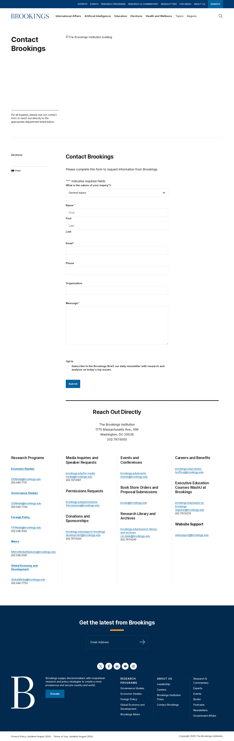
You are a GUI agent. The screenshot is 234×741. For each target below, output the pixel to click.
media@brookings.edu (79, 476)
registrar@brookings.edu (189, 509)
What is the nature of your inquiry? (89, 185)
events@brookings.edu (134, 476)
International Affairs (68, 16)
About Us (199, 4)
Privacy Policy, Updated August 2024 (31, 736)
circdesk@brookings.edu (135, 536)
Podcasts (199, 704)
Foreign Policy (128, 699)
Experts (82, 4)
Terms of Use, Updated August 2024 (73, 736)
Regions (191, 16)
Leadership (163, 684)
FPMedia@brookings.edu (26, 527)
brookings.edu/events (133, 473)
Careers (161, 689)
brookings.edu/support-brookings (85, 531)
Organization (74, 283)
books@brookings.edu (133, 502)
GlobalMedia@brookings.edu (28, 579)
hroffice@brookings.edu (189, 472)
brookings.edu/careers (188, 468)
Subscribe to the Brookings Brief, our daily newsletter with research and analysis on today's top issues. (118, 367)
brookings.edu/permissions (81, 501)
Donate (215, 4)
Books (197, 699)
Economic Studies (131, 693)
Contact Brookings (168, 704)
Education (120, 16)
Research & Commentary (143, 4)
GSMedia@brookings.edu (26, 503)
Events (94, 4)
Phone (70, 263)
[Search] (221, 16)
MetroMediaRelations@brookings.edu (33, 551)
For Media (185, 4)
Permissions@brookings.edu (82, 505)
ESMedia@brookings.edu (26, 479)
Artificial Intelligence (97, 16)
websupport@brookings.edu (191, 535)
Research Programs (113, 4)
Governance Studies (132, 688)
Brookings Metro (130, 714)
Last (68, 231)
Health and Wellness (159, 16)
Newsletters (169, 4)
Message (72, 303)
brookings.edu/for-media (80, 473)
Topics (179, 16)
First (68, 218)
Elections (136, 16)
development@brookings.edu (83, 535)
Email (70, 243)
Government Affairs (204, 715)
